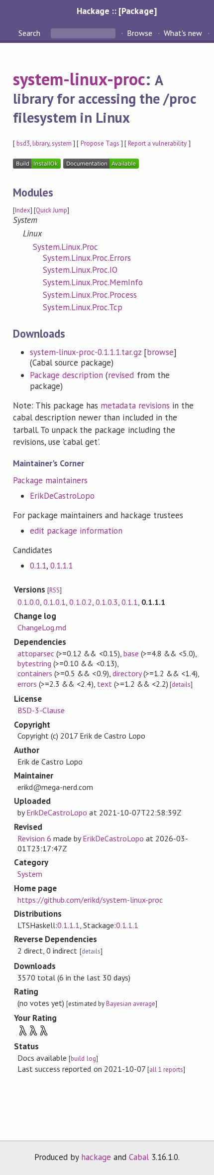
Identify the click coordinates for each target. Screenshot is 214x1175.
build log (83, 1058)
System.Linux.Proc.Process (90, 294)
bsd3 (23, 143)
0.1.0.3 (107, 602)
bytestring (34, 663)
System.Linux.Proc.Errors (87, 257)
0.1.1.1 (61, 565)
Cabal (139, 1157)
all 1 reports (166, 1069)
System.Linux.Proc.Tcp (83, 307)
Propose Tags (100, 143)
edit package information (76, 530)
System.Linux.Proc (65, 246)
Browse (139, 33)
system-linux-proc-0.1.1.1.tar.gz (85, 352)
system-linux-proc (79, 79)
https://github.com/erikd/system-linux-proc (90, 900)
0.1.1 (38, 565)
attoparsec (35, 653)
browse (160, 352)
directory (126, 673)
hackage (96, 1157)
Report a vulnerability (157, 143)
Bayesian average (130, 1003)
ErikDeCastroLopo (62, 495)
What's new (183, 33)
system (62, 143)
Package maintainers (50, 480)
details (181, 684)
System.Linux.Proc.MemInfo (93, 282)
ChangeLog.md (41, 627)
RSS (54, 590)
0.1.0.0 (28, 602)
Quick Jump (51, 210)
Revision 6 (34, 838)
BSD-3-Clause (41, 710)
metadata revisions (135, 405)
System (29, 874)
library (40, 143)
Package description (66, 375)
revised (121, 375)
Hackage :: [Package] (116, 10)
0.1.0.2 (80, 602)
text (104, 684)
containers (34, 673)
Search (30, 33)
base (131, 653)
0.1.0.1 (54, 602)
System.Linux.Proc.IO (80, 269)
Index (22, 210)
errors (27, 684)
